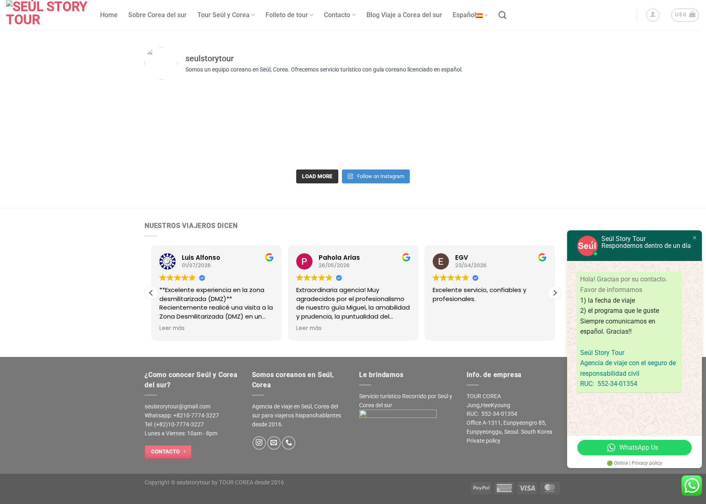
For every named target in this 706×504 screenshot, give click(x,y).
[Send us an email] (274, 443)
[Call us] (288, 443)
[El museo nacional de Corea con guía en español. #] (301, 115)
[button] (555, 293)
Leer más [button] (172, 328)
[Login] (652, 15)
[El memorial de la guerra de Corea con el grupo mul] (405, 126)
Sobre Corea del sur (157, 15)
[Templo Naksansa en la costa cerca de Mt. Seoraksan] (197, 110)
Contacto (337, 15)
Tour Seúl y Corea (223, 15)
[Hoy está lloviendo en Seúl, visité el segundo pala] (509, 126)
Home (109, 15)
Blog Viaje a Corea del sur (404, 15)
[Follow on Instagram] (259, 443)
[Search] (502, 15)
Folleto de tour (287, 15)
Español (464, 15)
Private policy (483, 440)
